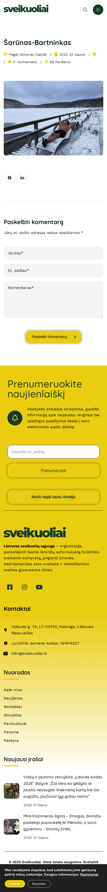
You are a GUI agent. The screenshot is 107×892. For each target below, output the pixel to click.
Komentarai (25, 62)
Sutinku (15, 884)
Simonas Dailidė (33, 54)
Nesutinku (39, 884)
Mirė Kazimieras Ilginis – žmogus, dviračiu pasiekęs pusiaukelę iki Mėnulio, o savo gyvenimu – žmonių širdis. (62, 822)
